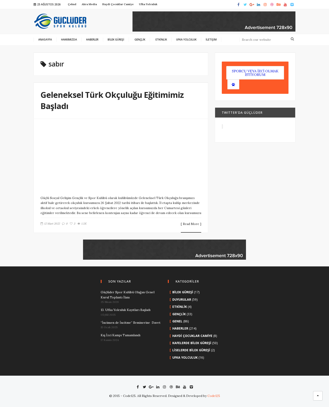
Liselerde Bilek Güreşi (191, 350)
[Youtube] (285, 4)
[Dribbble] (272, 4)
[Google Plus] (251, 4)
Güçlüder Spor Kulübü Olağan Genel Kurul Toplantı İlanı (127, 294)
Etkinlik (179, 306)
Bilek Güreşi (182, 292)
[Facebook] (238, 4)
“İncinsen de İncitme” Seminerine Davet (130, 323)
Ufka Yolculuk (185, 357)
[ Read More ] (191, 224)
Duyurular (181, 299)
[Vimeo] (292, 4)
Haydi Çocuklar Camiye (192, 336)
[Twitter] (245, 4)
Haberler (180, 328)
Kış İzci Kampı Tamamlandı (120, 335)
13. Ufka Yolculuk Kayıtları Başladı (125, 310)
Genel (177, 321)
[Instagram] (265, 4)
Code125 (213, 396)
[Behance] (278, 4)
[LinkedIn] (258, 4)
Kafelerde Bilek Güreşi (191, 343)
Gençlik (179, 314)
